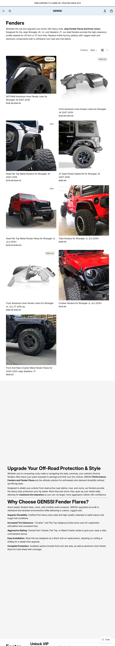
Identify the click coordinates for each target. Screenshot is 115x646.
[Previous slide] (10, 74)
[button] (94, 50)
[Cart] (111, 11)
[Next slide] (51, 74)
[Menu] (3, 11)
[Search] (10, 11)
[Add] (51, 166)
